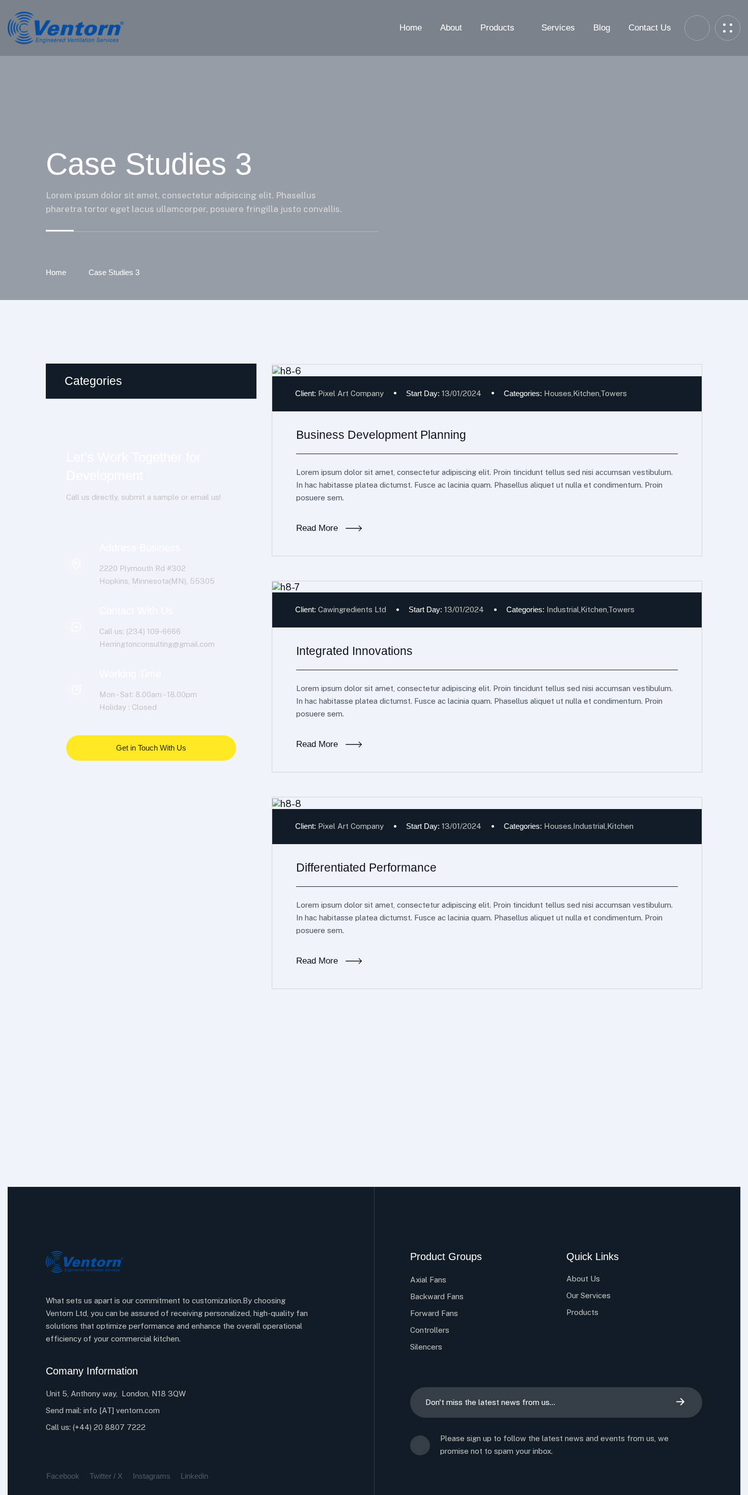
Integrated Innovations (354, 650)
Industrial (562, 609)
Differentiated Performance (366, 867)
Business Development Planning (381, 434)
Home (56, 272)
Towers (613, 393)
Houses (557, 393)
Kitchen (586, 393)
